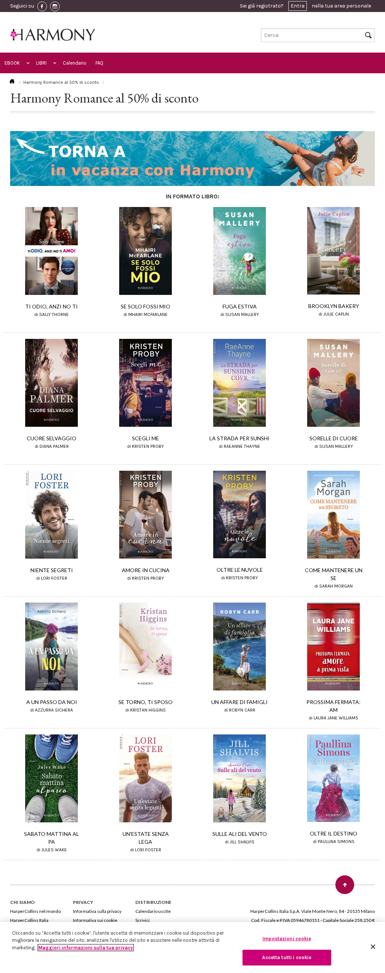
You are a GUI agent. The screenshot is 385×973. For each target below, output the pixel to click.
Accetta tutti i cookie (286, 957)
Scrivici (142, 920)
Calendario (74, 63)
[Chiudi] (373, 946)
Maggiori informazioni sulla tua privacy (85, 947)
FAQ (99, 63)
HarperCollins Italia (29, 920)
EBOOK (12, 63)
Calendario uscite (153, 911)
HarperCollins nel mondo (35, 911)
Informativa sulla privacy (97, 911)
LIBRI (41, 63)
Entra (298, 6)
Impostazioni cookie (286, 938)
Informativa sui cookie (95, 920)
